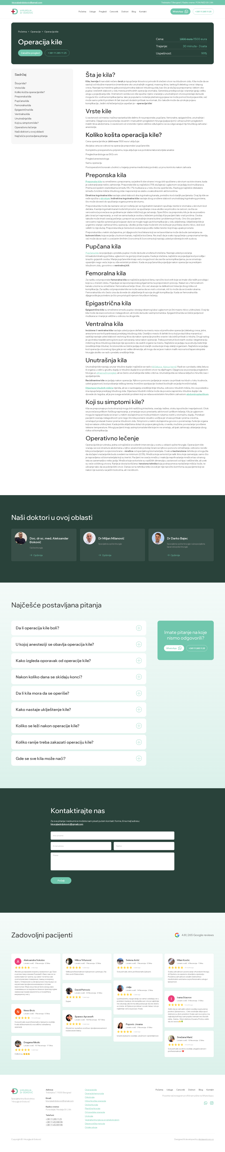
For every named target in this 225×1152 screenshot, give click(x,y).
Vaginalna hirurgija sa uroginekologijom (102, 1120)
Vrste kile (20, 87)
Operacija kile (51, 31)
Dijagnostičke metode (95, 1123)
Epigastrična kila (24, 109)
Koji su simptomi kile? (27, 123)
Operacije (35, 31)
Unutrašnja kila (23, 118)
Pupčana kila (22, 101)
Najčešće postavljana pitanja (31, 136)
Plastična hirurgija (92, 1108)
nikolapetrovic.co (206, 1139)
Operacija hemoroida (94, 1093)
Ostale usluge (91, 1127)
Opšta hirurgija (91, 1104)
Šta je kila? (21, 83)
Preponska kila (23, 96)
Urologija (89, 1116)
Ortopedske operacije (95, 1112)
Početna (22, 31)
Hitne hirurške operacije (95, 1101)
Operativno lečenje (26, 127)
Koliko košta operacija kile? (30, 92)
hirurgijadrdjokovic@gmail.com (27, 2)
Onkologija (89, 1097)
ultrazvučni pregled (106, 372)
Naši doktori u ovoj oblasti (29, 131)
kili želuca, (164, 366)
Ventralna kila (22, 114)
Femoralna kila (23, 105)
